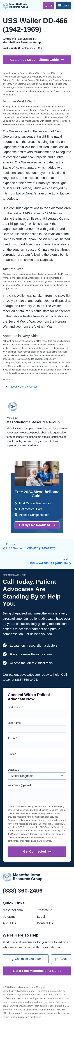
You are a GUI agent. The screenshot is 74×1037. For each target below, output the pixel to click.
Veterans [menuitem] (9, 916)
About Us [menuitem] (9, 923)
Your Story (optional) (20, 785)
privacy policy (54, 1013)
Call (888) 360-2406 (28, 959)
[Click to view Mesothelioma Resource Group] (12, 408)
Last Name (15, 722)
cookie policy (17, 1017)
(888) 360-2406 (26, 679)
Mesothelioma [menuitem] (13, 910)
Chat (64, 959)
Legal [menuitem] (41, 916)
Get (34, 851)
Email (12, 754)
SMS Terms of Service (50, 827)
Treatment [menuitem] (44, 910)
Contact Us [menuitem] (45, 923)
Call (50, 5)
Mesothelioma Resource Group (16, 6)
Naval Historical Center (23, 386)
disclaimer (35, 1017)
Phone (12, 738)
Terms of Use (36, 834)
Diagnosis (13, 769)
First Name (15, 707)
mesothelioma (34, 362)
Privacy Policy (18, 834)
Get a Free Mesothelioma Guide (37, 971)
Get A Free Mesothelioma (34, 60)
